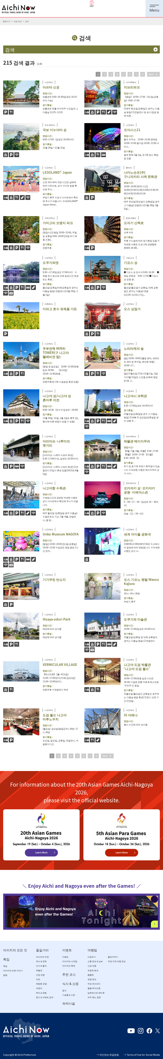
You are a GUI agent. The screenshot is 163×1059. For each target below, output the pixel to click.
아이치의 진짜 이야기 (13, 970)
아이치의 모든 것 (15, 950)
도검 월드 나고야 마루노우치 (55, 717)
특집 (6, 959)
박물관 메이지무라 (137, 441)
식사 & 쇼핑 (70, 984)
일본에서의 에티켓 (96, 993)
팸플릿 (91, 975)
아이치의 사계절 (69, 961)
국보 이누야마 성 (55, 129)
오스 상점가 (132, 308)
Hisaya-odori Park (56, 619)
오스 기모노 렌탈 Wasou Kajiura (141, 581)
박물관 (39, 970)
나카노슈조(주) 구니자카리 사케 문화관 (140, 174)
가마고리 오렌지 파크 (58, 222)
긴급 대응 (92, 966)
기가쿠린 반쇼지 (54, 579)
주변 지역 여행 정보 (117, 961)
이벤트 (67, 950)
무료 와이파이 (94, 984)
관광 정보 (18, 21)
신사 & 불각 (41, 966)
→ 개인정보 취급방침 (107, 1054)
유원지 (39, 988)
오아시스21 (132, 129)
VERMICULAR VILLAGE (60, 664)
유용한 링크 (93, 970)
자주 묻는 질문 (94, 997)
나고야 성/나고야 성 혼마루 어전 (57, 397)
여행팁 (92, 950)
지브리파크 (132, 87)
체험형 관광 (41, 984)
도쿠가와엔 (51, 262)
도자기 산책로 (134, 222)
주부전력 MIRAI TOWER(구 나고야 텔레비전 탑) (56, 352)
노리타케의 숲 (134, 348)
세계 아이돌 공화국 (137, 534)
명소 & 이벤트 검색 (44, 997)
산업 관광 (40, 975)
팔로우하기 (113, 957)
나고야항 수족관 (54, 488)
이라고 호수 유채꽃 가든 (60, 308)
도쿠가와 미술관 (135, 619)
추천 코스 (69, 974)
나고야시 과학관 (135, 395)
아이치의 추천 (42, 957)
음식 (64, 990)
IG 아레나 (131, 715)
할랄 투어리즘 (94, 988)
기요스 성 (130, 262)
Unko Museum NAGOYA (61, 534)
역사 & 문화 (41, 961)
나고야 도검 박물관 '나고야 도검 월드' (137, 666)
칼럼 (5, 975)
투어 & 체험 (41, 993)
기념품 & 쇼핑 (68, 995)
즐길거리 (42, 950)
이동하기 (92, 957)
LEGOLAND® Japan (57, 172)
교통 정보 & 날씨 (95, 961)
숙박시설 (68, 1003)
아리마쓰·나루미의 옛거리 (56, 443)
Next (151, 74)
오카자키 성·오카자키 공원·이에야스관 (139, 490)
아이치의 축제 (68, 966)
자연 (38, 979)
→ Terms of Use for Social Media (142, 1054)
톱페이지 (7, 21)
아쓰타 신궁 (51, 87)
